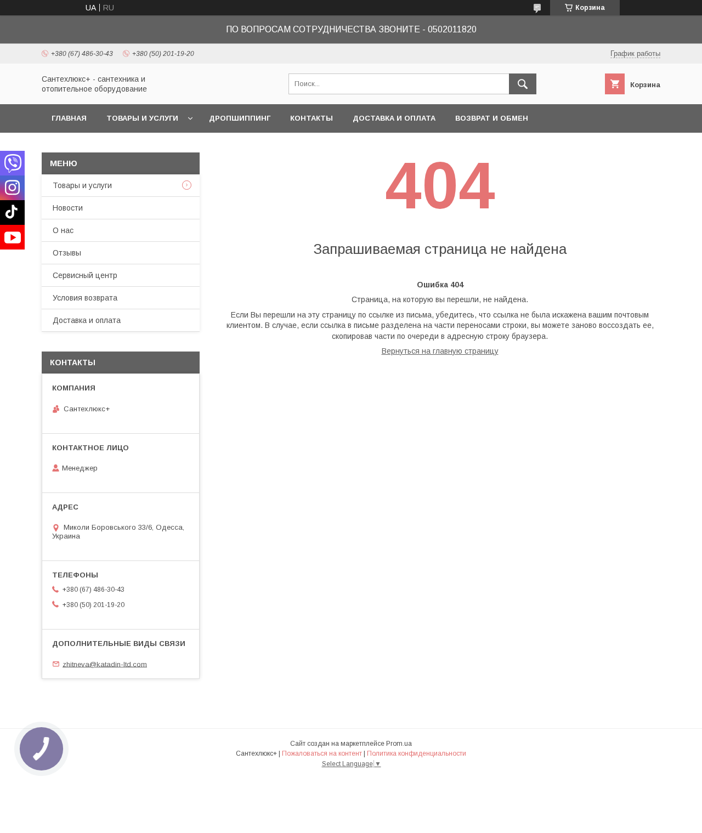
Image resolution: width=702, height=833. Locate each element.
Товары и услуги (142, 118)
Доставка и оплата (394, 118)
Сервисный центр (85, 275)
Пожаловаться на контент (322, 753)
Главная (69, 118)
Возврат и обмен (491, 118)
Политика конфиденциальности (416, 753)
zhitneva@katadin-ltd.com (105, 664)
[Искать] (522, 83)
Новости (68, 207)
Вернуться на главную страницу (440, 351)
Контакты (311, 118)
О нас (63, 230)
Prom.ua (399, 743)
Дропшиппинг (239, 118)
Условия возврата (85, 297)
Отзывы (67, 252)
